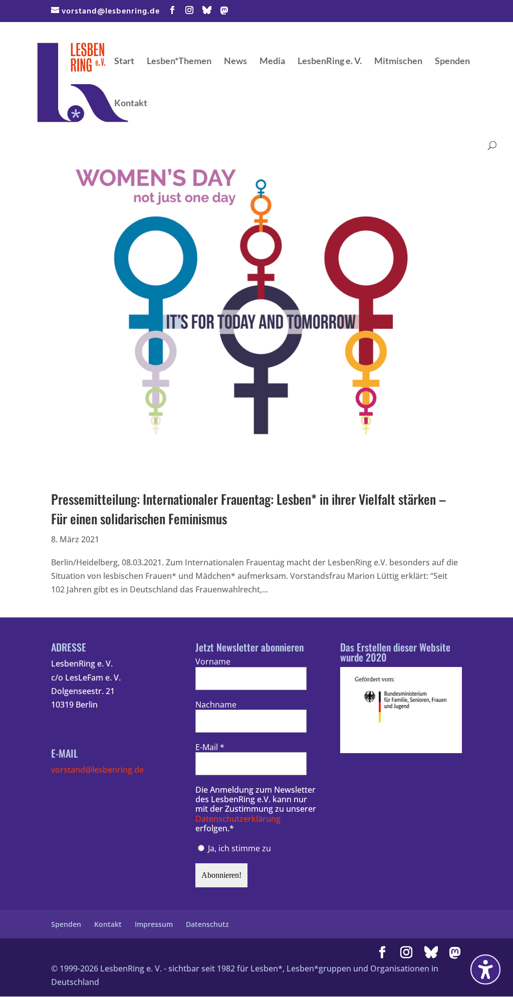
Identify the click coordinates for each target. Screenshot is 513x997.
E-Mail (209, 747)
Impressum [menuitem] (154, 924)
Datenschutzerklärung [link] (238, 818)
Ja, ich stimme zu (238, 848)
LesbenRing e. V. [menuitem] (330, 61)
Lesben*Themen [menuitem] (179, 61)
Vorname (212, 662)
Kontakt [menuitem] (130, 103)
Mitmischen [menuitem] (398, 61)
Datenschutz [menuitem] (207, 924)
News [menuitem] (235, 61)
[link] (83, 81)
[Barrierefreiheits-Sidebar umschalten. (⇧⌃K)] (485, 969)
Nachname (215, 705)
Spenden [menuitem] (452, 61)
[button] (172, 11)
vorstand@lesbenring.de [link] (97, 769)
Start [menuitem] (124, 61)
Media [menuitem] (272, 61)
